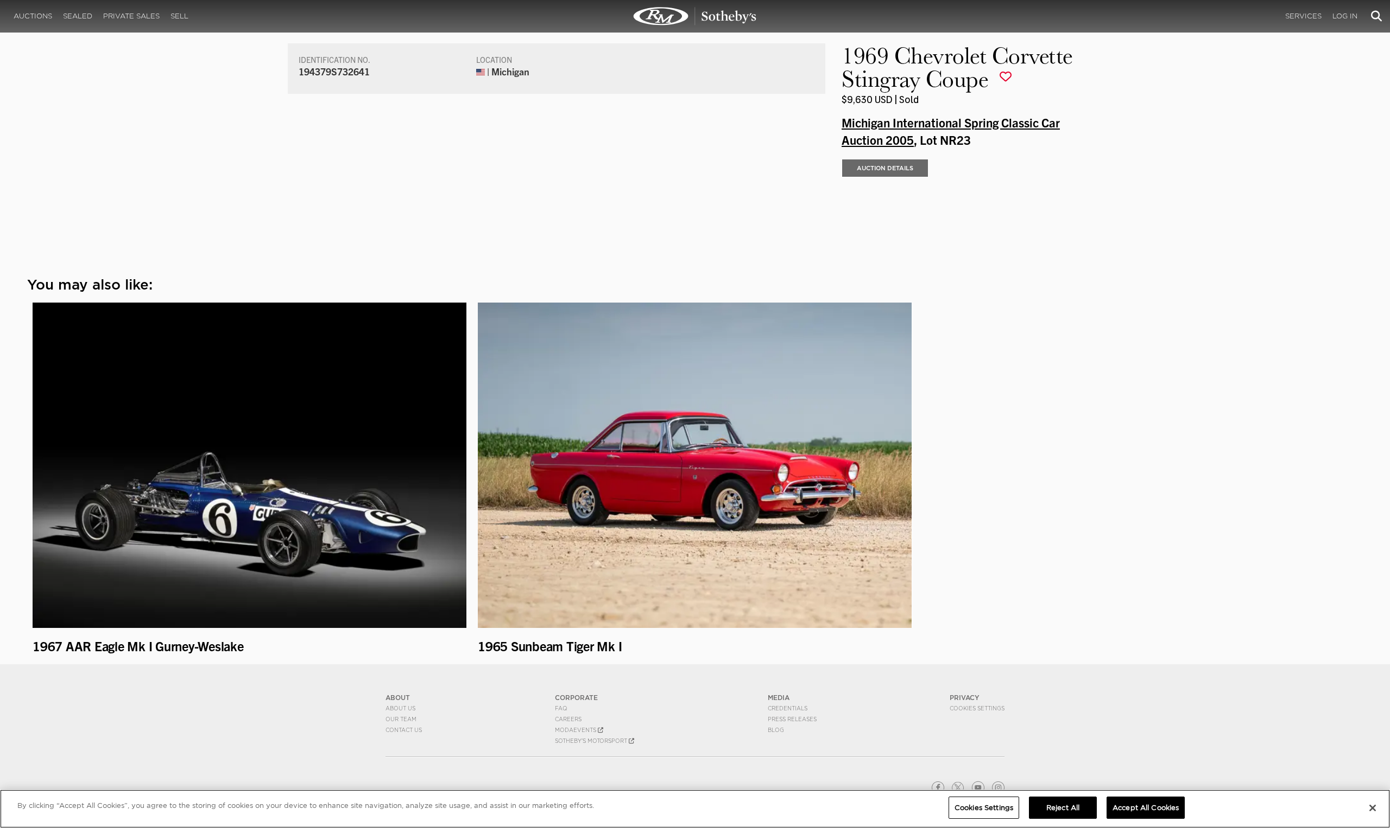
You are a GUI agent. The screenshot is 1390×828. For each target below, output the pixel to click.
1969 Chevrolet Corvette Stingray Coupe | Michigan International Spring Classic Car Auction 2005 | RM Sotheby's (695, 16)
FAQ (561, 708)
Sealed (77, 16)
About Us (400, 708)
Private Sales (131, 16)
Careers (568, 719)
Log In (1344, 16)
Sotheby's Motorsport (592, 740)
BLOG (776, 730)
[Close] (1373, 808)
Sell (179, 16)
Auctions (33, 16)
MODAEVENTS (576, 730)
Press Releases (792, 719)
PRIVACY (965, 698)
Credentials (787, 708)
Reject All (1062, 808)
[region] (695, 809)
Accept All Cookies (1146, 808)
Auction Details (885, 168)
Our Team (401, 719)
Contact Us (404, 730)
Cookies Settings (977, 708)
